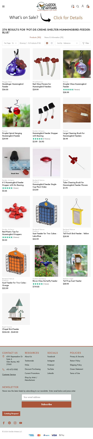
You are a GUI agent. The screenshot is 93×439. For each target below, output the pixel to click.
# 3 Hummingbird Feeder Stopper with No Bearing (13, 183)
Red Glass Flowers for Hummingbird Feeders (42, 85)
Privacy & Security (77, 356)
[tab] (35, 37)
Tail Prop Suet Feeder (72, 281)
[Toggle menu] (3, 6)
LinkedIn (50, 373)
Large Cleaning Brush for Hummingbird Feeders (74, 134)
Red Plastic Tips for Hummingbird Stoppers (12, 233)
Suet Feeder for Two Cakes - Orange (14, 284)
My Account (82, 6)
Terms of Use (75, 373)
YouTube (50, 369)
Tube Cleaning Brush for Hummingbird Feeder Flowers (75, 183)
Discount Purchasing (32, 369)
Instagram (51, 360)
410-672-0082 (12, 369)
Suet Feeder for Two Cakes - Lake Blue (45, 234)
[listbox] (70, 43)
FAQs (27, 365)
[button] (46, 17)
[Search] (77, 6)
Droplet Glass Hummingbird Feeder (74, 85)
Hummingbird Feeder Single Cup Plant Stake (44, 185)
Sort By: (59, 43)
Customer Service (9, 374)
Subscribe (46, 404)
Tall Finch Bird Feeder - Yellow (76, 233)
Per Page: (7, 43)
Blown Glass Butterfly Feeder (45, 281)
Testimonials (29, 360)
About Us (28, 356)
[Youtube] (20, 422)
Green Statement (76, 369)
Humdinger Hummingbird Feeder (12, 85)
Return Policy (75, 360)
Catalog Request (11, 413)
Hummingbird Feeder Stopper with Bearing (45, 134)
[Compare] (72, 7)
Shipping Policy (76, 365)
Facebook (51, 356)
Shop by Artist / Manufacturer (31, 378)
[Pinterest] (9, 422)
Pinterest (50, 365)
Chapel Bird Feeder (10, 329)
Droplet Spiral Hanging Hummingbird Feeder (12, 134)
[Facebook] (3, 422)
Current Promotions (32, 373)
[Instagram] (15, 422)
